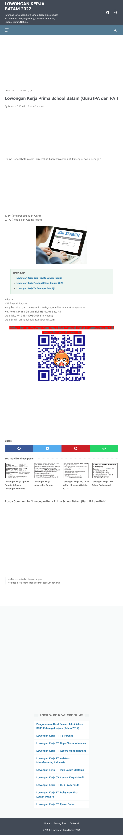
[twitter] (47, 448)
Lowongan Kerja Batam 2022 (25, 6)
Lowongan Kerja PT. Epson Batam (55, 804)
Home (47, 823)
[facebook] (107, 12)
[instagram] (114, 12)
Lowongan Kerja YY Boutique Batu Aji (35, 288)
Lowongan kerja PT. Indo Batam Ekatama (60, 769)
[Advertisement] (61, 62)
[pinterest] (76, 448)
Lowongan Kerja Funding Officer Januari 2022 (39, 283)
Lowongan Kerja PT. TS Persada (55, 735)
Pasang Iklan (59, 823)
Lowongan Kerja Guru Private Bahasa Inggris (39, 278)
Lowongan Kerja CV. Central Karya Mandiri (60, 777)
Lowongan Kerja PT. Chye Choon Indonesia (61, 743)
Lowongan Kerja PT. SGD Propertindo (57, 784)
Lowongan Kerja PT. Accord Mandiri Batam (61, 750)
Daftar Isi (74, 823)
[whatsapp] (104, 448)
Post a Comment (36, 106)
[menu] (7, 30)
